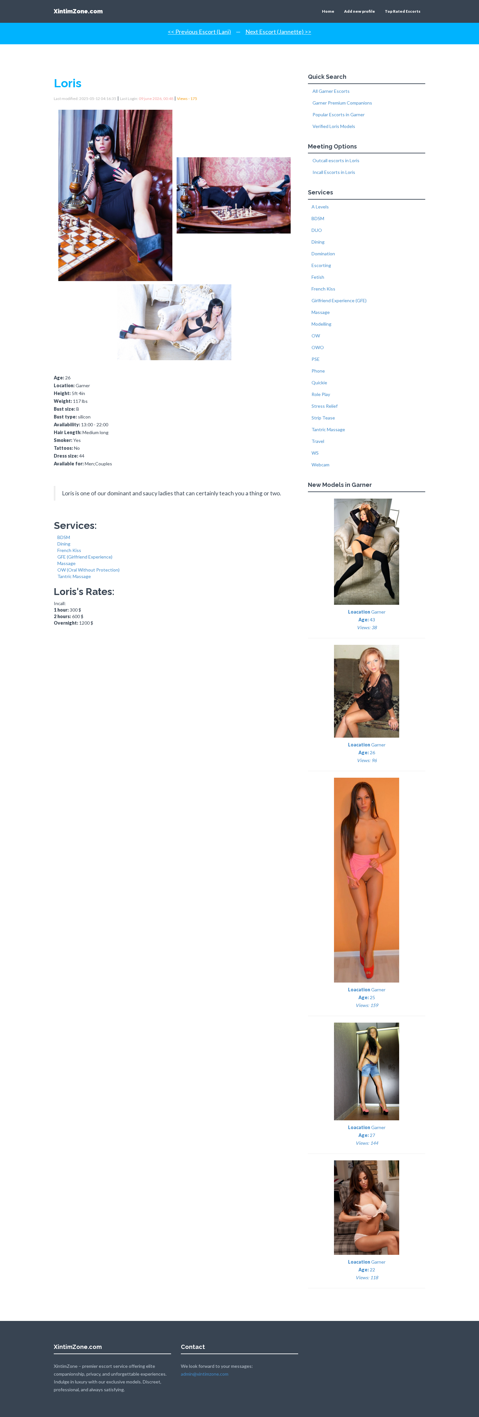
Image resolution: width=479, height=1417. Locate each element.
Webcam (320, 464)
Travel (318, 441)
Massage (66, 563)
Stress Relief (325, 406)
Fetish (318, 277)
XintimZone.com (78, 11)
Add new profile (359, 11)
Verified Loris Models (333, 126)
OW (316, 335)
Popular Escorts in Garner (338, 114)
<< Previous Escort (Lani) (199, 31)
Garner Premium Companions (342, 103)
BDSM (63, 537)
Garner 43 (366, 619)
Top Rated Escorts (402, 11)
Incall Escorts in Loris (333, 172)
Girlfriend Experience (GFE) (339, 300)
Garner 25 (366, 997)
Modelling (321, 324)
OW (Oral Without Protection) (88, 570)
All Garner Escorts (331, 91)
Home (328, 11)
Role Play (321, 394)
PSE (316, 359)
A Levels (320, 206)
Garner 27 (366, 1135)
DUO (317, 230)
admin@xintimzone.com (204, 1374)
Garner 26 (366, 752)
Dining (63, 543)
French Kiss (69, 550)
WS (315, 453)
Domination (323, 253)
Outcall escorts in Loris (335, 160)
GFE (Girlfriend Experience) (84, 557)
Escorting (321, 265)
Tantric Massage (74, 576)
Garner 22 (366, 1269)
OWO (318, 347)
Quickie (319, 382)
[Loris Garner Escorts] (117, 193)
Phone (318, 371)
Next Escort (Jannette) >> (278, 31)
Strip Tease (323, 417)
